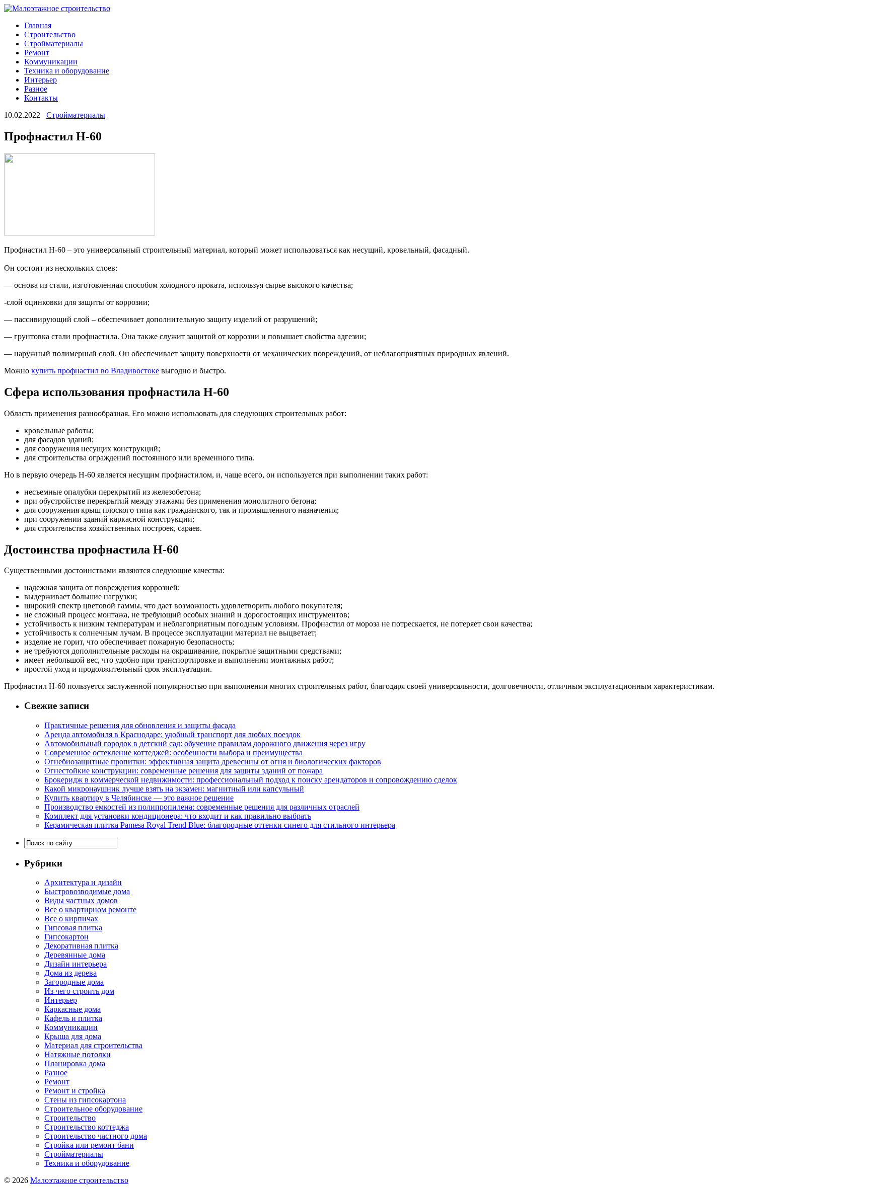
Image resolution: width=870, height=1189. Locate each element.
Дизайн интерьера (75, 964)
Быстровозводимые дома (87, 891)
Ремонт (36, 52)
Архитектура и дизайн (83, 882)
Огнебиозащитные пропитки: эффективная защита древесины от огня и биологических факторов (212, 761)
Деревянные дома (74, 954)
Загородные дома (74, 982)
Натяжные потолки (77, 1054)
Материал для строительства (93, 1045)
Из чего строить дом (79, 991)
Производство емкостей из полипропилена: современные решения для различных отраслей (201, 807)
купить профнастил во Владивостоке (95, 370)
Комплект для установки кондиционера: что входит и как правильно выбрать (177, 816)
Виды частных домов (81, 900)
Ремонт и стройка (74, 1090)
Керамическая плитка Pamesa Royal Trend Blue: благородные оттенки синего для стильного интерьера (219, 825)
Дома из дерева (70, 973)
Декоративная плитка (81, 945)
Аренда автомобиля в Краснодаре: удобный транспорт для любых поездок (172, 734)
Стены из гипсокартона (85, 1099)
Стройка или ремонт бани (89, 1145)
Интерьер (40, 79)
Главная (37, 25)
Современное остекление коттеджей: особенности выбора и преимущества (173, 752)
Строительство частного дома (95, 1136)
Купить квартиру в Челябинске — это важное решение (139, 798)
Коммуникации (51, 61)
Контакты (41, 98)
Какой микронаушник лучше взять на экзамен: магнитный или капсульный (174, 788)
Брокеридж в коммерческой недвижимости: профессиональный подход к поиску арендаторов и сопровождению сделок (250, 779)
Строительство (50, 34)
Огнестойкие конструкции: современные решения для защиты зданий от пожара (183, 770)
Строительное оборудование (93, 1108)
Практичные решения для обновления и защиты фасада (140, 725)
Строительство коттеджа (86, 1127)
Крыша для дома (72, 1036)
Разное (35, 89)
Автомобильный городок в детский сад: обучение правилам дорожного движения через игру (205, 743)
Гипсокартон (66, 936)
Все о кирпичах (71, 918)
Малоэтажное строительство (79, 1180)
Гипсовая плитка (73, 927)
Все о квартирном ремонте (90, 909)
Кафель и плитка (73, 1018)
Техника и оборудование (66, 70)
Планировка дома (74, 1063)
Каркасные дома (72, 1009)
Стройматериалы (53, 43)
